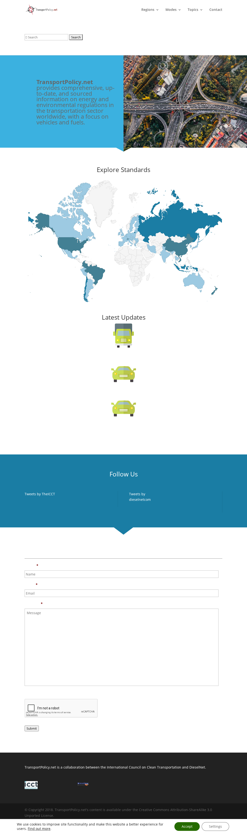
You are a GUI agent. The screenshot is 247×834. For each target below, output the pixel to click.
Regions (147, 10)
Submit (32, 728)
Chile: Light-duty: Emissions (123, 393)
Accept (187, 826)
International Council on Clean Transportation (144, 767)
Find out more (39, 828)
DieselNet (197, 767)
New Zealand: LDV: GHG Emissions (123, 428)
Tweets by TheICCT (40, 494)
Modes (171, 10)
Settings (215, 826)
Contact (215, 10)
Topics (193, 10)
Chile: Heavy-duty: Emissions (123, 359)
